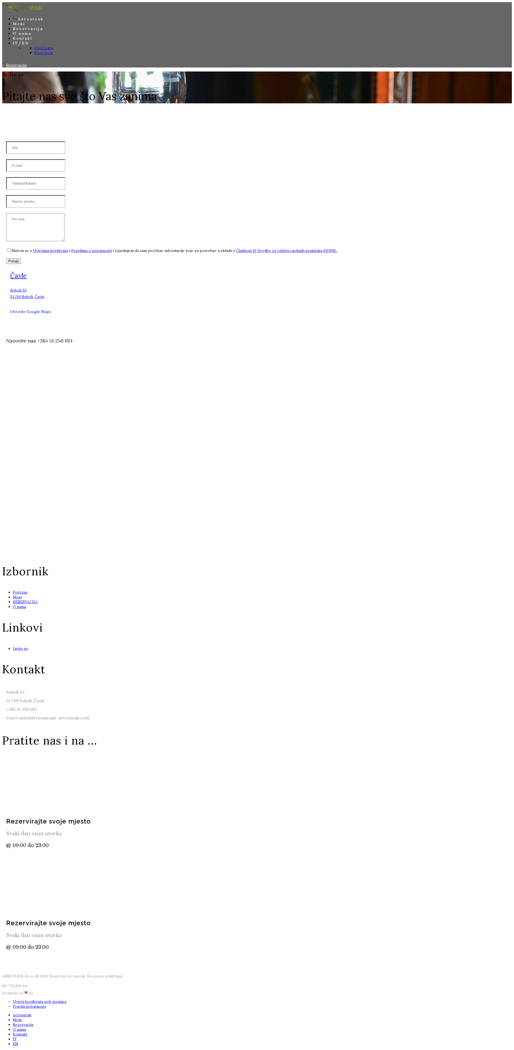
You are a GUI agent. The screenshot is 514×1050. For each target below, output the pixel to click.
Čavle (18, 275)
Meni (19, 23)
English (43, 52)
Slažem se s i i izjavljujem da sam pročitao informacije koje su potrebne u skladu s (174, 250)
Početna (20, 592)
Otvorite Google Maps (31, 311)
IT (15, 1039)
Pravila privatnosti (29, 1006)
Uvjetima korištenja (50, 250)
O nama (22, 33)
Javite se (20, 648)
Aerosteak (31, 19)
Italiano (44, 48)
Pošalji (13, 261)
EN (15, 1043)
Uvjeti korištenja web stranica (39, 1001)
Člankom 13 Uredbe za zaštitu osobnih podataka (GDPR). (286, 250)
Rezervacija (28, 28)
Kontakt (23, 38)
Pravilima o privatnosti (91, 250)
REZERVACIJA (25, 601)
